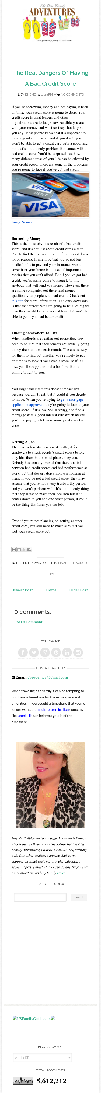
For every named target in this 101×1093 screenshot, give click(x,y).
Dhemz (30, 94)
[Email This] (14, 549)
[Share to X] (24, 549)
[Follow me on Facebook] (23, 652)
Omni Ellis (25, 716)
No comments (72, 94)
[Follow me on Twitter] (34, 652)
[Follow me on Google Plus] (45, 652)
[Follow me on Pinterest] (56, 652)
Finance (64, 563)
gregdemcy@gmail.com (47, 677)
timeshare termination (51, 710)
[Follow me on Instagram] (78, 652)
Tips (50, 574)
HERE (61, 873)
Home (51, 589)
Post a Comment (28, 621)
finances (80, 563)
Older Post (78, 589)
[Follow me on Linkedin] (67, 652)
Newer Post (23, 589)
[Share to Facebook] (29, 549)
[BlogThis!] (19, 549)
